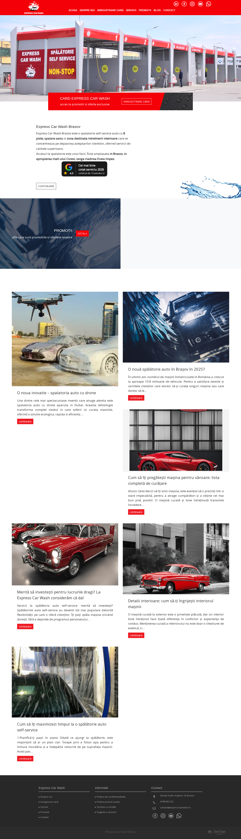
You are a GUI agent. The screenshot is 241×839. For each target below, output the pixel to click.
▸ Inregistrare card (48, 801)
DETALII (82, 233)
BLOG (157, 10)
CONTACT (169, 10)
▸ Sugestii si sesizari (105, 812)
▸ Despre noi (45, 796)
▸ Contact (44, 817)
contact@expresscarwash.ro (175, 807)
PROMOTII (145, 10)
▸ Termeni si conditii (105, 807)
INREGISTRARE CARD (110, 10)
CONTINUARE (46, 186)
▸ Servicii (43, 807)
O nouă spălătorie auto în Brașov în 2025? (166, 369)
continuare (25, 421)
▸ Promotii (44, 812)
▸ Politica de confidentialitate (110, 796)
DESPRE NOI (87, 10)
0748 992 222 (166, 801)
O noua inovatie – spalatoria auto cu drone (56, 392)
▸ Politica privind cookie (107, 801)
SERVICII (131, 10)
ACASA (73, 10)
